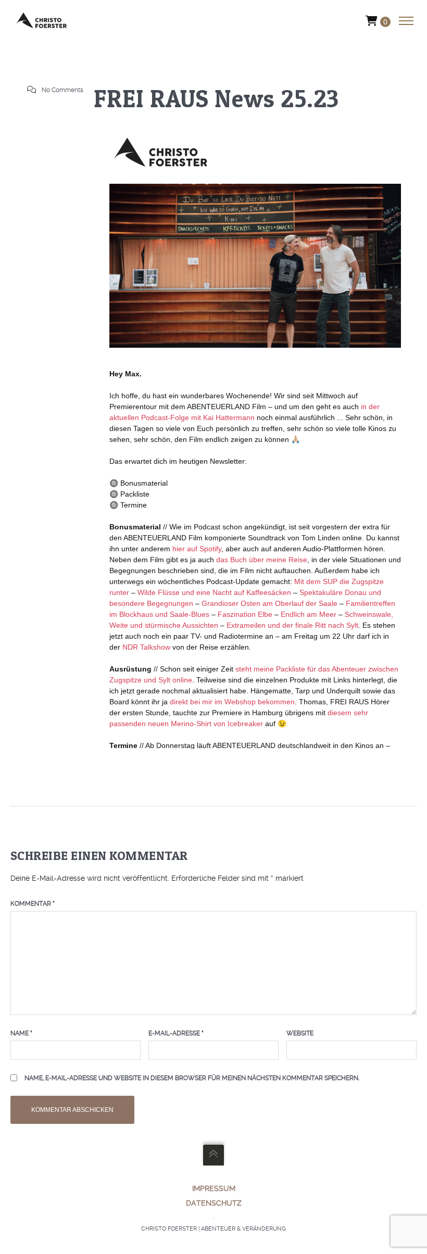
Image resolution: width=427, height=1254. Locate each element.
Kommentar (32, 903)
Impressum (213, 1188)
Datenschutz (214, 1203)
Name (21, 1033)
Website (299, 1033)
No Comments (62, 90)
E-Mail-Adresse (176, 1033)
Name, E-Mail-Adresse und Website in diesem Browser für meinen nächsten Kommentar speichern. (191, 1078)
